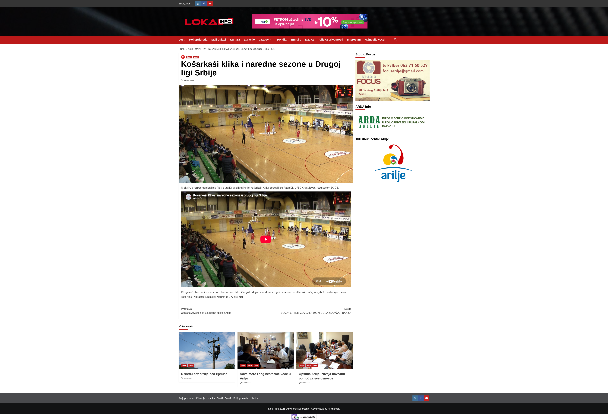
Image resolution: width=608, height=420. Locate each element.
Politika (282, 39)
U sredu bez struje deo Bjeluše (204, 374)
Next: (316, 311)
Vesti (182, 39)
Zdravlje (249, 39)
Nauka (309, 39)
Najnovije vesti (375, 39)
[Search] (395, 40)
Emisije (296, 39)
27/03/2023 (189, 80)
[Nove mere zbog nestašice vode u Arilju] (266, 350)
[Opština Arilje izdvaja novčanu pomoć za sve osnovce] (324, 350)
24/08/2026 (188, 378)
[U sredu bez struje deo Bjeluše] (207, 350)
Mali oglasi (218, 39)
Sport (189, 57)
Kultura (235, 39)
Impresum (354, 39)
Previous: (206, 311)
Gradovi (264, 39)
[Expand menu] (271, 39)
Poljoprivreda (198, 39)
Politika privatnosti (330, 39)
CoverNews (317, 408)
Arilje (184, 365)
